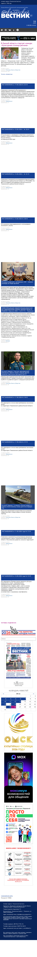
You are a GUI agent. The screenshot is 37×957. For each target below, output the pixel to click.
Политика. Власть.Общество (13, 70)
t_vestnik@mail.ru (26, 928)
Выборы (8, 341)
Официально (9, 101)
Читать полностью (6, 74)
